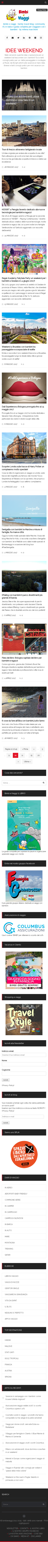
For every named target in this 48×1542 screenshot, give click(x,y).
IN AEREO (8, 1188)
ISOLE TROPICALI (12, 1358)
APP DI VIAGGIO (11, 1319)
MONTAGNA (10, 1243)
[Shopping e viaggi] (24, 1019)
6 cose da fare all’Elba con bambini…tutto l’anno (23, 721)
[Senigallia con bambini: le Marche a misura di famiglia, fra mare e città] (24, 510)
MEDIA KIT (25, 1536)
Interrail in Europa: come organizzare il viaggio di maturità (25, 1460)
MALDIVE (8, 1346)
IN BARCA (9, 1224)
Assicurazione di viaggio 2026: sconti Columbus (25, 1443)
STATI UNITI (9, 1352)
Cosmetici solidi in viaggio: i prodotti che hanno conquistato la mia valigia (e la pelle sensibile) (24, 1416)
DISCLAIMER (36, 1536)
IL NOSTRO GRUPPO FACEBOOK (26, 1531)
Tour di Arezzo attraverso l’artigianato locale (22, 149)
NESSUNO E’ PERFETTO (14, 1313)
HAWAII (8, 1340)
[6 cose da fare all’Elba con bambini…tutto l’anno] (24, 702)
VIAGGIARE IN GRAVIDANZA (16, 1294)
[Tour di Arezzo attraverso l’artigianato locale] (24, 130)
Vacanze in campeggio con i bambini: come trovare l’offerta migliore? (23, 1397)
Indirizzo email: (8, 1051)
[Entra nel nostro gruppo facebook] (24, 886)
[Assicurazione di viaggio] (24, 928)
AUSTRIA (8, 1371)
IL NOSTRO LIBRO (37, 1528)
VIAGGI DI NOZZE (12, 1282)
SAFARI (7, 1255)
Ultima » (27, 762)
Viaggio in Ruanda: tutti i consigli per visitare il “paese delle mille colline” (24, 1469)
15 (31, 755)
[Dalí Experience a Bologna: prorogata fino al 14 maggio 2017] (24, 388)
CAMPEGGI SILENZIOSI (14, 1218)
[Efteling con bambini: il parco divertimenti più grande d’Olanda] (24, 576)
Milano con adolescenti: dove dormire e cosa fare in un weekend (22, 100)
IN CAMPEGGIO (11, 1212)
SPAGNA (8, 1377)
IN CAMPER (9, 1206)
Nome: (4, 1061)
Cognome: (6, 1070)
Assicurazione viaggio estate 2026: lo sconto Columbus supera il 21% (23, 1407)
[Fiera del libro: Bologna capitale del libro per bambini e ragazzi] (24, 639)
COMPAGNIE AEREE (12, 1200)
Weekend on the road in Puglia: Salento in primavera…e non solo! (22, 1478)
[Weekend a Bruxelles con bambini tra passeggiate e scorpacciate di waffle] (24, 328)
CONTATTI (24, 1528)
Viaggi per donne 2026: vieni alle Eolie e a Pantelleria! (22, 1425)
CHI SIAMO (14, 1536)
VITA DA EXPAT (11, 1301)
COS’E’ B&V (38, 1534)
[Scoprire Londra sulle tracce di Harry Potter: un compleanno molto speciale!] (24, 447)
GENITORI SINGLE (12, 1288)
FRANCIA (8, 1365)
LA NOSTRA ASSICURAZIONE (20, 1534)
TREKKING (9, 1249)
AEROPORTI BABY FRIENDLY (16, 1194)
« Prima (25, 749)
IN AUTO (8, 1230)
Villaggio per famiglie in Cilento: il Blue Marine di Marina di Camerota (25, 1435)
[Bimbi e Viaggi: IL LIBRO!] (24, 825)
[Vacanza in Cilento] (24, 970)
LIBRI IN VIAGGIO (11, 1276)
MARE (7, 1237)
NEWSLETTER (12, 1528)
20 (39, 755)
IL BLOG (8, 1307)
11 (22, 755)
